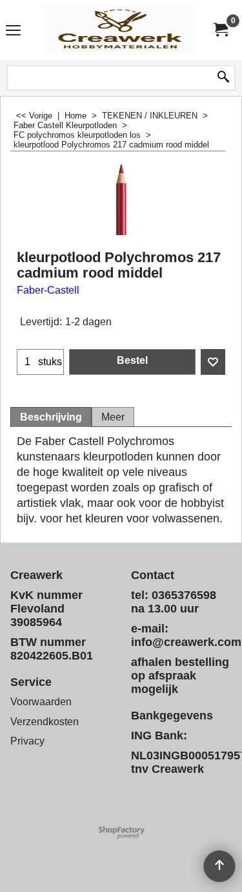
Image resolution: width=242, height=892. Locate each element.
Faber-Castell (48, 290)
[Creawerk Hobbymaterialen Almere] (119, 30)
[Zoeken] (223, 78)
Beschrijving (51, 417)
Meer (113, 417)
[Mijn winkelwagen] (220, 30)
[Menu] (13, 31)
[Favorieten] (213, 362)
